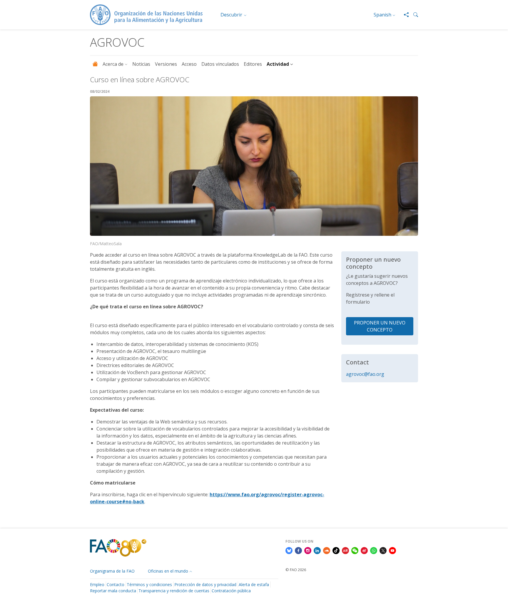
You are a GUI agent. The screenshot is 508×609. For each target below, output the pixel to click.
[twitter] (383, 550)
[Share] (404, 14)
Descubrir (231, 14)
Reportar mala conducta (113, 590)
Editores (253, 64)
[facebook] (298, 550)
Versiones (166, 64)
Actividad (278, 64)
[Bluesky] (289, 550)
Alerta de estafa (254, 584)
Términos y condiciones (149, 584)
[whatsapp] (373, 550)
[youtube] (392, 550)
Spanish (382, 14)
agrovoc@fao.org (365, 374)
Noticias (141, 64)
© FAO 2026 (295, 569)
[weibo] (364, 550)
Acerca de (113, 64)
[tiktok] (336, 550)
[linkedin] (317, 550)
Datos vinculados (220, 64)
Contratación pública (231, 590)
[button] (413, 14)
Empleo (97, 584)
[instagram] (307, 550)
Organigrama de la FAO (112, 571)
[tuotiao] (345, 550)
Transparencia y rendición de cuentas (173, 590)
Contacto (115, 584)
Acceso (189, 64)
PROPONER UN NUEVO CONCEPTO (379, 326)
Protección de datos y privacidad (205, 584)
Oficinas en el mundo (168, 571)
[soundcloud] (326, 550)
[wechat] (354, 550)
